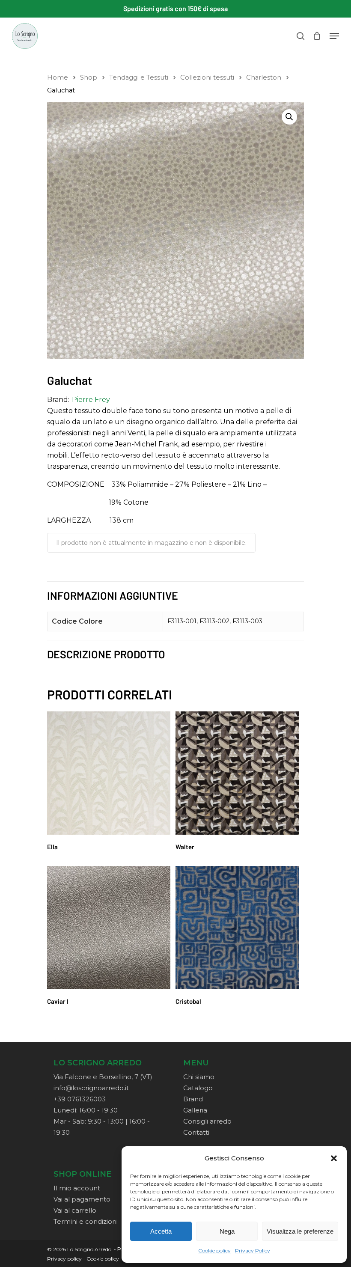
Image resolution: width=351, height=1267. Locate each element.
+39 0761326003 (80, 1099)
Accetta (161, 1231)
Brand (193, 1099)
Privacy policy (64, 1258)
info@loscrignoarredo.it (91, 1088)
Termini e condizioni (86, 1221)
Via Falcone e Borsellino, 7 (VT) (103, 1077)
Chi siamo (198, 1077)
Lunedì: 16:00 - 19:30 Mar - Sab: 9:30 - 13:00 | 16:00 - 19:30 (102, 1121)
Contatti (196, 1132)
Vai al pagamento (82, 1199)
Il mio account (77, 1188)
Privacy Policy (252, 1250)
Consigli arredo (207, 1121)
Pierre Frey (91, 400)
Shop (88, 77)
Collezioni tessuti (207, 77)
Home (57, 77)
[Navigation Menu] (334, 36)
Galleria (195, 1110)
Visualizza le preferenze (300, 1231)
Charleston (263, 77)
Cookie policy (214, 1250)
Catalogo (198, 1088)
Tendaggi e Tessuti (138, 77)
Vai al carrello (75, 1210)
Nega (227, 1231)
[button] (334, 1158)
